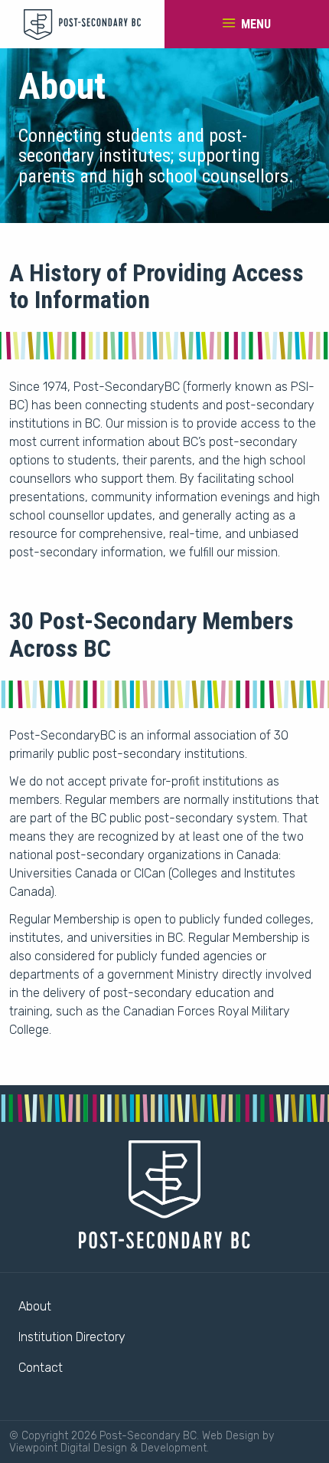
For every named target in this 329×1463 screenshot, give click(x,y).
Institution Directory (71, 1337)
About (34, 1306)
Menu (254, 24)
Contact (40, 1367)
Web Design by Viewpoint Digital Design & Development (141, 1441)
